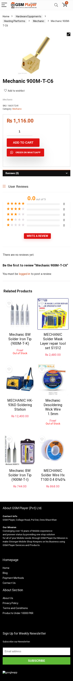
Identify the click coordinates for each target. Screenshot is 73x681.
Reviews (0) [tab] (12, 173)
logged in (25, 274)
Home (6, 16)
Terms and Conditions (15, 608)
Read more (20, 358)
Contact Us (9, 583)
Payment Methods (13, 578)
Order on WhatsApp (28, 152)
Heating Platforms (14, 21)
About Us (8, 598)
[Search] (56, 5)
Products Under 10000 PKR (18, 613)
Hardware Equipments (28, 16)
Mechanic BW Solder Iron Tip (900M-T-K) (20, 339)
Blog (5, 573)
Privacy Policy (10, 603)
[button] (68, 34)
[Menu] (4, 5)
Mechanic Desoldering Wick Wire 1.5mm (53, 407)
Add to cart (23, 142)
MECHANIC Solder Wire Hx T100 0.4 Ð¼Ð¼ (53, 475)
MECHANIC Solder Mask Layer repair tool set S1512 (53, 341)
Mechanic (38, 21)
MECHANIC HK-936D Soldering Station (20, 404)
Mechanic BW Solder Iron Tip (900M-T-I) (20, 475)
